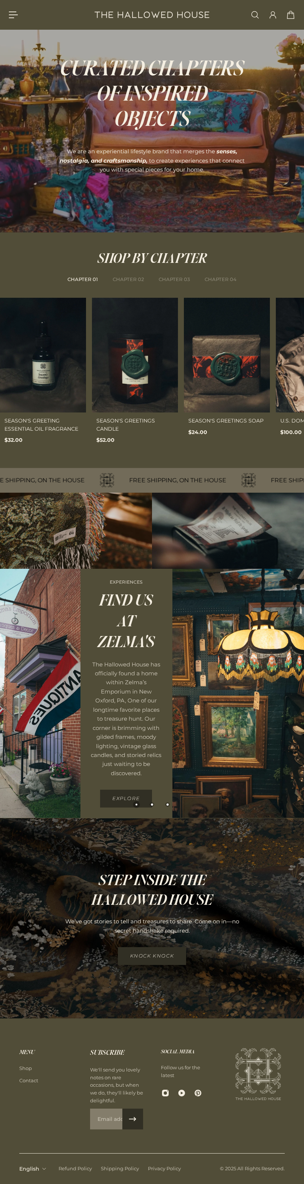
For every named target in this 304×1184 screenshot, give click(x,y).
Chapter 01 (82, 279)
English (29, 1168)
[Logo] (152, 15)
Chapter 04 (221, 279)
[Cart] (291, 15)
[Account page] (273, 15)
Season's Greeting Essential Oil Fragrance (41, 424)
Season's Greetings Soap (226, 421)
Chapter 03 (174, 279)
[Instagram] (165, 1093)
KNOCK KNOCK (152, 956)
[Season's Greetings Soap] (227, 355)
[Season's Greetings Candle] (135, 355)
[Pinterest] (198, 1093)
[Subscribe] (132, 1119)
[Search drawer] (255, 15)
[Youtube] (182, 1093)
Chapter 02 (128, 279)
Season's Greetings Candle (125, 424)
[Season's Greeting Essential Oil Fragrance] (43, 355)
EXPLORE (126, 799)
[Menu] (13, 15)
